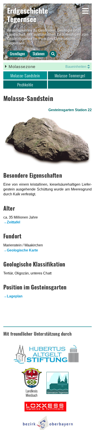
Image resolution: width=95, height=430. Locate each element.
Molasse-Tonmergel (70, 75)
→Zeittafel (11, 222)
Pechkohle (25, 84)
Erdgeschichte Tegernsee (27, 14)
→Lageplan (13, 296)
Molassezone (22, 66)
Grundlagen (17, 53)
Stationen (39, 53)
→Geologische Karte (20, 250)
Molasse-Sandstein (25, 75)
